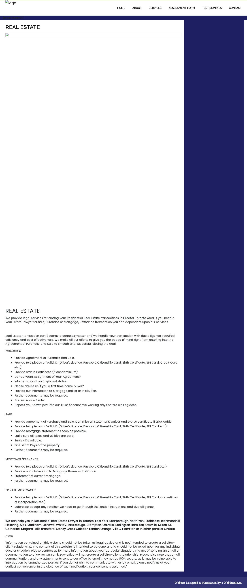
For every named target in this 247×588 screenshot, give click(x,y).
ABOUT (137, 7)
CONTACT (235, 7)
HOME (121, 7)
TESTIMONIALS (212, 7)
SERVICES (155, 7)
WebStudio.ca (233, 582)
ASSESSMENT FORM (182, 7)
